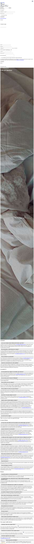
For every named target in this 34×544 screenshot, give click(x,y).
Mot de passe (2, 13)
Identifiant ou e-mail (3, 11)
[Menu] (32, 1)
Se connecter (2, 16)
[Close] (2, 63)
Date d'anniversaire (3, 55)
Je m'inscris (2, 61)
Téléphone (2, 48)
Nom (1, 44)
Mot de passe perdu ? (3, 18)
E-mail (1, 51)
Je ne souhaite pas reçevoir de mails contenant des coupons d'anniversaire (11, 57)
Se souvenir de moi (4, 15)
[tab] (17, 343)
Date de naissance (3, 49)
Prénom (1, 46)
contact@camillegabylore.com (21, 344)
